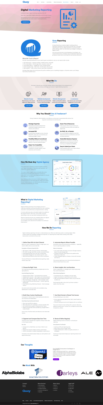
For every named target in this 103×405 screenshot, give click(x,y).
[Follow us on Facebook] (72, 403)
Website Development (58, 2)
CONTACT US (26, 22)
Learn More (28, 105)
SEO (38, 2)
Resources (56, 388)
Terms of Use (71, 385)
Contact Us (56, 386)
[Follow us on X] (74, 403)
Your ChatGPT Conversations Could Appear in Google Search (64, 349)
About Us (55, 385)
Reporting (40, 391)
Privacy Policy (71, 386)
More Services (65, 2)
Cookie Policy (71, 388)
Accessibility (71, 391)
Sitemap (70, 390)
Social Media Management (38, 400)
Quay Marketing (34, 403)
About (72, 2)
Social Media (49, 2)
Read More (56, 359)
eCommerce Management (43, 390)
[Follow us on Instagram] (77, 403)
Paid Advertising (57, 400)
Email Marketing (41, 385)
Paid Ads (42, 2)
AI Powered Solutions (42, 388)
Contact (76, 2)
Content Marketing (42, 386)
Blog (23, 400)
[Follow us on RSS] (79, 403)
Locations (55, 390)
